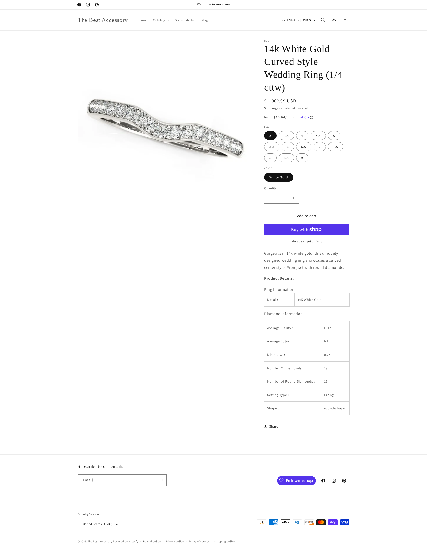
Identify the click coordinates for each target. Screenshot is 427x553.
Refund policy (152, 541)
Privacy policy (175, 541)
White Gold (278, 177)
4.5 (318, 135)
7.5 (335, 146)
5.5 (271, 146)
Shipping (270, 108)
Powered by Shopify (125, 541)
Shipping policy (224, 541)
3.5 (286, 135)
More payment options (307, 241)
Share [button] (273, 426)
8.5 (286, 158)
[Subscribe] (160, 480)
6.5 (303, 146)
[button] (161, 20)
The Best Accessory (100, 541)
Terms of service (199, 541)
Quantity (270, 188)
